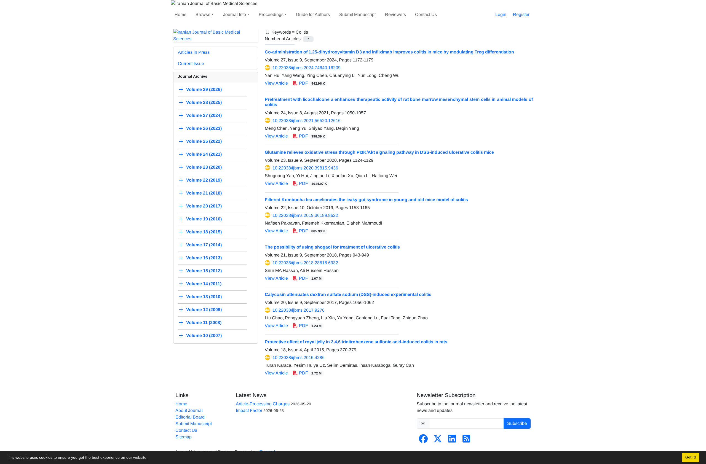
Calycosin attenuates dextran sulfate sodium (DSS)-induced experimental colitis (348, 294)
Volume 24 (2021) (204, 154)
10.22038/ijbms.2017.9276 (298, 310)
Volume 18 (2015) (204, 232)
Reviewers (395, 14)
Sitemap (183, 437)
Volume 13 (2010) (204, 296)
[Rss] (466, 440)
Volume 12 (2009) (204, 309)
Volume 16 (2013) (204, 257)
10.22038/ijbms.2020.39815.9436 (305, 168)
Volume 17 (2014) (204, 244)
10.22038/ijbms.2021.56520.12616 (306, 120)
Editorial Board (190, 417)
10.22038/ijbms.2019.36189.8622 (305, 215)
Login (500, 14)
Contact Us (426, 14)
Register (521, 14)
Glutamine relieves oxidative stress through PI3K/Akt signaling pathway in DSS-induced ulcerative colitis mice (379, 152)
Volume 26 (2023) (204, 128)
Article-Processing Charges (263, 403)
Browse (203, 14)
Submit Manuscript (357, 14)
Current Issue (191, 63)
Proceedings (271, 14)
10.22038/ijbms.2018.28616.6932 (305, 262)
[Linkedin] (452, 440)
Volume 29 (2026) (204, 89)
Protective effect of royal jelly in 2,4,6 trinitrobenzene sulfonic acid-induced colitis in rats (356, 341)
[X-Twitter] (437, 440)
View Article (276, 83)
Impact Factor (249, 410)
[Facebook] (423, 440)
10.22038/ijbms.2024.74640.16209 (306, 67)
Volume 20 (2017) (204, 206)
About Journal (189, 410)
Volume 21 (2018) (204, 193)
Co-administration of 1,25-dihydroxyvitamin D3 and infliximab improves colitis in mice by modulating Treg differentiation (389, 52)
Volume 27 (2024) (204, 115)
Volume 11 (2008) (203, 322)
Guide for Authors (313, 14)
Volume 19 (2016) (204, 219)
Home (180, 14)
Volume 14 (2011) (203, 283)
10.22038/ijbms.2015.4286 (298, 357)
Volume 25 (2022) (204, 141)
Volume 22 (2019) (204, 180)
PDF (311, 83)
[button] (149, 458)
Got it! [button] (690, 457)
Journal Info (234, 14)
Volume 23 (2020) (204, 167)
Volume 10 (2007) (204, 335)
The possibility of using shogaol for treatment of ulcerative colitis (332, 247)
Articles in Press (194, 52)
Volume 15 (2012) (204, 270)
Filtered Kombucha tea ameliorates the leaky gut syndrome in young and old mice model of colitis (366, 199)
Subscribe (517, 423)
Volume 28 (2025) (204, 102)
